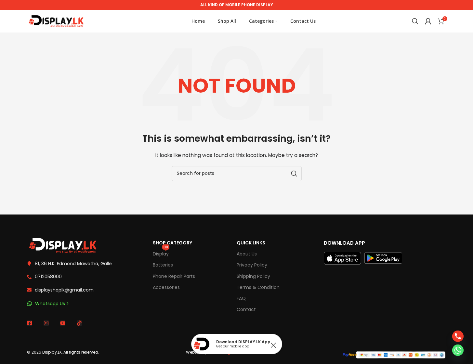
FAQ (241, 298)
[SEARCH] (294, 173)
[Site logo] (56, 21)
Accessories (166, 287)
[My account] (428, 21)
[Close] (273, 345)
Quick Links (251, 243)
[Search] (415, 21)
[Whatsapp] (458, 350)
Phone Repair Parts (174, 276)
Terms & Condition (258, 287)
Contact (246, 309)
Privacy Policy (252, 265)
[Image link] (63, 245)
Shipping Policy (253, 276)
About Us (247, 254)
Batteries (163, 265)
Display (161, 252)
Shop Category (172, 243)
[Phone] (458, 336)
